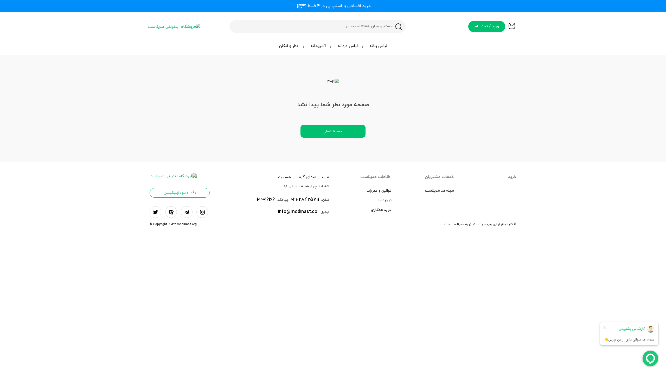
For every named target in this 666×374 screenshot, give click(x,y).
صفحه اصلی (333, 131)
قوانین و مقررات (379, 190)
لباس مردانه (348, 46)
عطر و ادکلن (289, 46)
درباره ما (385, 200)
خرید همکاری (381, 210)
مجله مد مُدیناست (439, 190)
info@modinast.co (297, 212)
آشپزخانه (318, 46)
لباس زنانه (378, 46)
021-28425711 (305, 199)
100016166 (266, 199)
